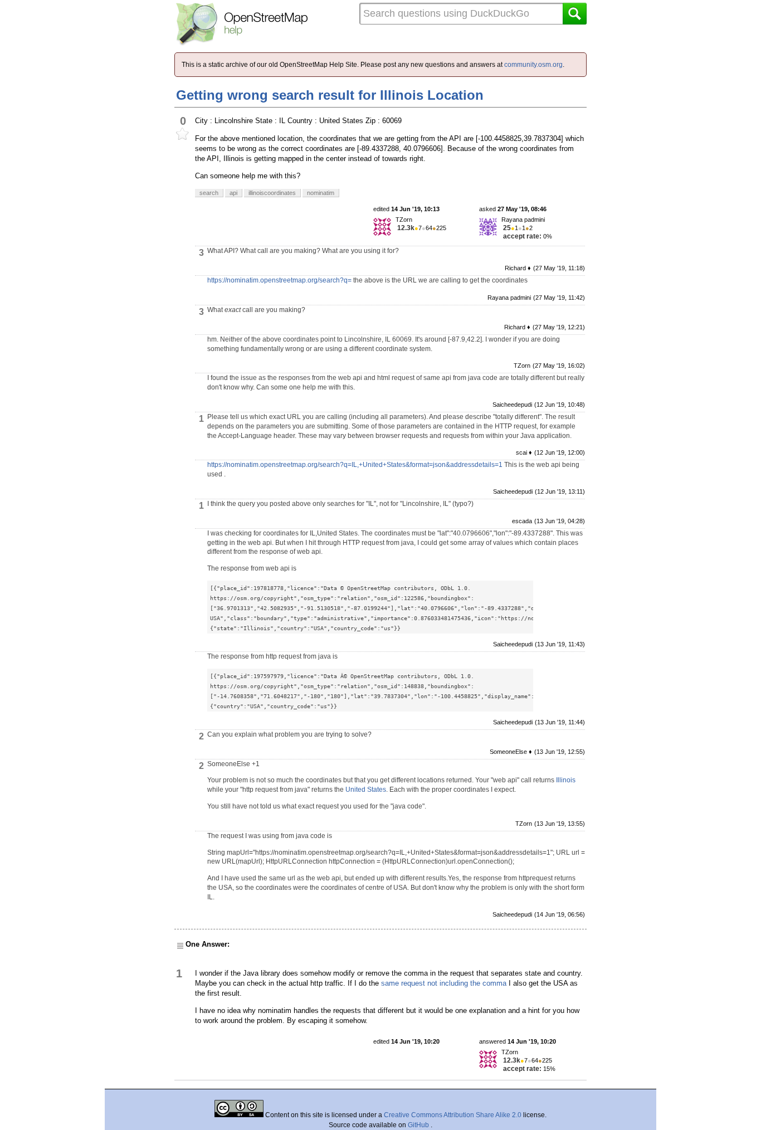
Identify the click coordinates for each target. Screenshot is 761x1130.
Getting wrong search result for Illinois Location (330, 95)
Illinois (565, 780)
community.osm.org (533, 65)
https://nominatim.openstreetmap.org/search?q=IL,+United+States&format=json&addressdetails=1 (355, 465)
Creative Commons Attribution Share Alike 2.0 (452, 1115)
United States (365, 789)
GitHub (419, 1125)
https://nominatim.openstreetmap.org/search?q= (279, 280)
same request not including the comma (443, 983)
